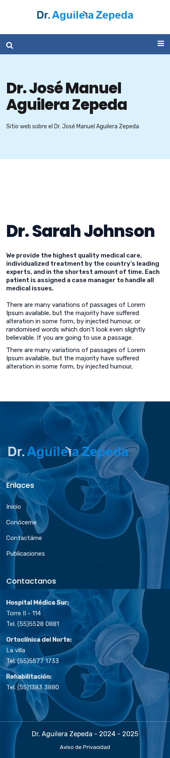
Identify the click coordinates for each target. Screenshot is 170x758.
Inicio (13, 506)
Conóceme (21, 522)
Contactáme (24, 538)
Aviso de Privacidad (85, 747)
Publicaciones (25, 553)
